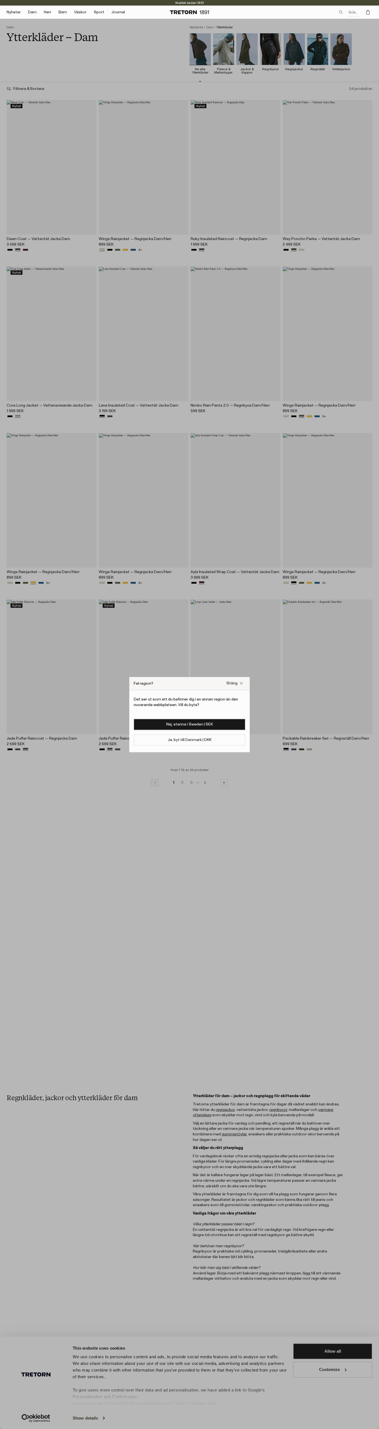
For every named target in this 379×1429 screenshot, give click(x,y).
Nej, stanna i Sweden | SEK (189, 724)
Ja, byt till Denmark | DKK (189, 740)
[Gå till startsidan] (189, 12)
